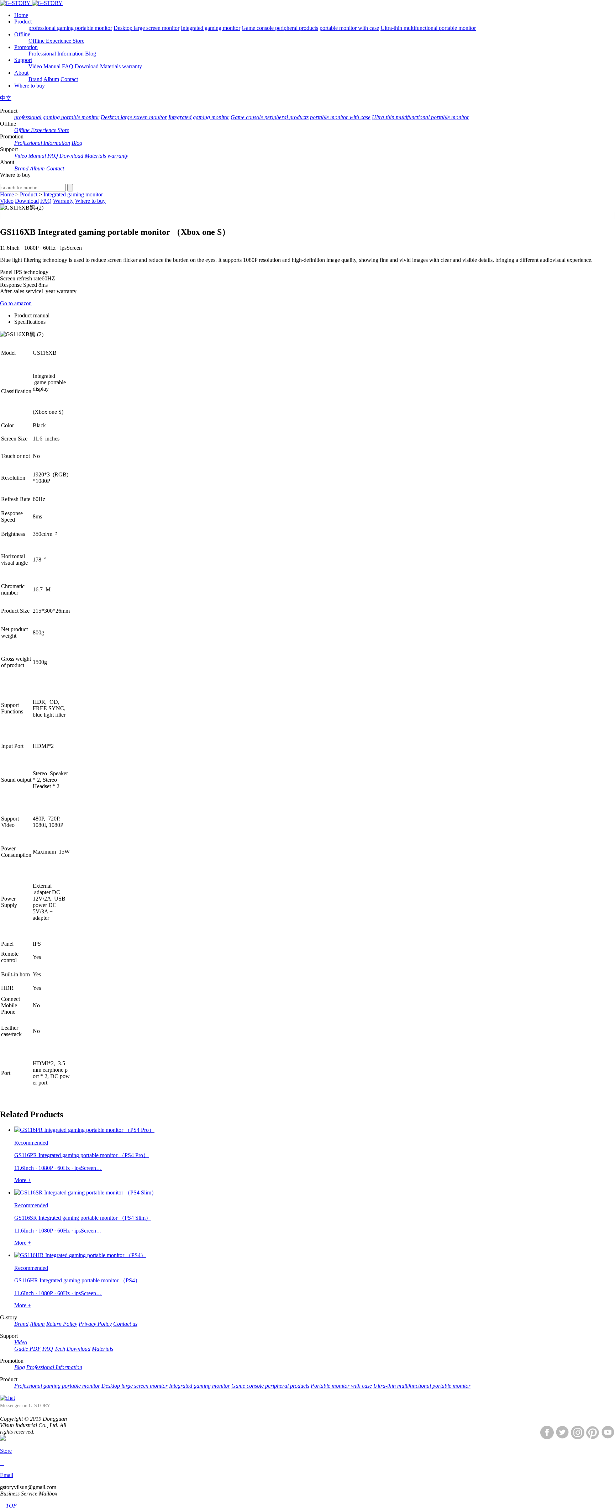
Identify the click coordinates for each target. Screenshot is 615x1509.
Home (21, 15)
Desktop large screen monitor (146, 28)
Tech (59, 1349)
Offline (22, 34)
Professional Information (56, 54)
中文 (5, 98)
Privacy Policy (95, 1324)
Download (87, 66)
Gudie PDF (27, 1349)
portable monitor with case (349, 28)
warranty (132, 66)
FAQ (67, 66)
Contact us (125, 1324)
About (21, 73)
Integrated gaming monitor (210, 28)
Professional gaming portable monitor (57, 1386)
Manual (52, 66)
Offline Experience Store (56, 41)
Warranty (63, 201)
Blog (90, 54)
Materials (110, 66)
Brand (35, 79)
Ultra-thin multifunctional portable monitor (428, 28)
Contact (69, 79)
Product (23, 22)
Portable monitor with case (341, 1386)
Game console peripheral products (280, 28)
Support (23, 60)
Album (51, 79)
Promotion (26, 47)
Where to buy (29, 86)
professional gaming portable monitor (70, 28)
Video (35, 66)
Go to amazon (16, 303)
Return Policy (61, 1324)
